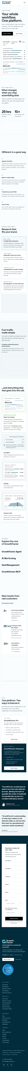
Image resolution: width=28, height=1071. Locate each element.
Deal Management (6, 1002)
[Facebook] (11, 1064)
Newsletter (4, 1020)
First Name (10, 860)
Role (9, 900)
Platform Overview (6, 1000)
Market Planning (6, 1006)
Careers (4, 1036)
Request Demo (14, 918)
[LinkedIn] (3, 1064)
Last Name (10, 868)
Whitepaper (5, 1024)
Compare (4, 1034)
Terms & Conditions (6, 1054)
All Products (5, 998)
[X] (7, 1064)
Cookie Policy (14, 1054)
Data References (6, 1022)
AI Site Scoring (5, 1004)
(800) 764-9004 (8, 1059)
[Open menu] (24, 2)
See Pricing (19, 33)
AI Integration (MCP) (7, 1008)
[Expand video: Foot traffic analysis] (14, 363)
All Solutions (5, 984)
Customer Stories (6, 1018)
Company (10, 876)
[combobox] (14, 903)
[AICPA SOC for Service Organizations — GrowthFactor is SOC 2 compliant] (8, 969)
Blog (3, 1016)
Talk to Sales (14, 768)
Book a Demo (7, 33)
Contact (4, 1038)
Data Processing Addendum (15, 1052)
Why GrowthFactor (6, 1032)
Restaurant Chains (6, 988)
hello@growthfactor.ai (9, 1061)
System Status (5, 1042)
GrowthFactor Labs (16, 426)
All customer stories (7, 603)
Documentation (5, 1040)
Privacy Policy (14, 923)
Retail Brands (5, 986)
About (3, 1030)
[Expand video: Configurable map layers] (14, 303)
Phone (9, 884)
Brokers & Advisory (6, 992)
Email (9, 892)
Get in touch (18, 959)
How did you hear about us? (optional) (11, 909)
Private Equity (5, 990)
